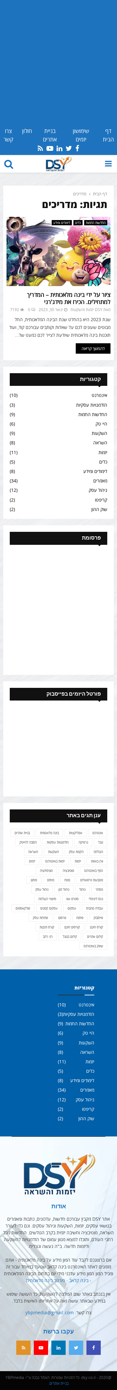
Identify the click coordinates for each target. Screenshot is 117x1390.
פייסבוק (98, 917)
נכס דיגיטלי (96, 899)
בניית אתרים (50, 135)
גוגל (100, 842)
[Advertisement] (58, 65)
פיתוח (80, 917)
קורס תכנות (47, 927)
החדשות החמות (96, 222)
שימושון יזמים (81, 135)
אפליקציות (75, 833)
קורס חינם (96, 927)
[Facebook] (93, 1348)
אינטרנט (99, 395)
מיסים (50, 880)
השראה (100, 442)
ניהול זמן (63, 889)
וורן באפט (97, 861)
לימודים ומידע (61, 222)
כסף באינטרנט (93, 870)
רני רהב (48, 936)
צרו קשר (8, 135)
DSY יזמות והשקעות (86, 309)
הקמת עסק (76, 851)
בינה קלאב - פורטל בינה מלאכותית (57, 1280)
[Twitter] (76, 1348)
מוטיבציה (68, 870)
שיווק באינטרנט (93, 946)
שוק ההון (99, 509)
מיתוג (34, 880)
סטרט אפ (72, 899)
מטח (67, 880)
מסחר (99, 889)
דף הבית (108, 135)
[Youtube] (41, 1348)
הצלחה (98, 851)
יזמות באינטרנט (55, 861)
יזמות (102, 452)
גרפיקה (83, 842)
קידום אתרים (95, 936)
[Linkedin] (58, 1348)
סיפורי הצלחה (47, 899)
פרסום (62, 917)
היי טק (101, 424)
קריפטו (101, 500)
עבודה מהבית (94, 908)
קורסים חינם (72, 927)
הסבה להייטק (28, 842)
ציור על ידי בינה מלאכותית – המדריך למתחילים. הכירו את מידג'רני (68, 298)
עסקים (72, 908)
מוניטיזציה (46, 870)
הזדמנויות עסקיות (91, 405)
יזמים (32, 861)
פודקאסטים (23, 908)
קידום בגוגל (70, 936)
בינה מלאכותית (49, 833)
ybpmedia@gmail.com (49, 1312)
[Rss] (23, 1348)
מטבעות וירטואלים (91, 880)
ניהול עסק (98, 490)
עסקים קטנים (49, 908)
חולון (27, 131)
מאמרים (100, 481)
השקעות (99, 433)
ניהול (82, 889)
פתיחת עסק (40, 917)
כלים (78, 222)
